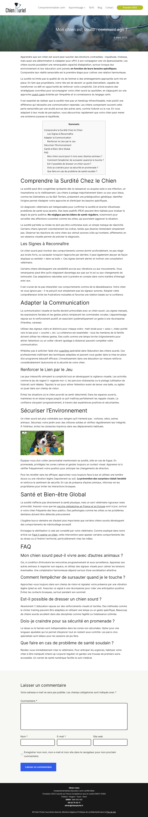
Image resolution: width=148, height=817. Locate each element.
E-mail (61, 736)
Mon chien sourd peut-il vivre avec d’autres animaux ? (74, 156)
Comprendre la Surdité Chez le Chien (63, 130)
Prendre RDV (130, 7)
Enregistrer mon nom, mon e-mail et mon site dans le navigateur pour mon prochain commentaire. (70, 754)
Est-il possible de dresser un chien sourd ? (69, 163)
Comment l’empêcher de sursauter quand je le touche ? (75, 160)
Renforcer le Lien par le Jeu (61, 141)
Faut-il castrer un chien (44, 534)
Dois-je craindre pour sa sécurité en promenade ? (72, 167)
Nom (24, 736)
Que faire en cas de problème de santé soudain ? (72, 171)
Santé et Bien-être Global (57, 149)
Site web (98, 736)
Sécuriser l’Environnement (57, 145)
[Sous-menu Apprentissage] (84, 7)
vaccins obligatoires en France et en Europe (81, 506)
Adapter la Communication (57, 137)
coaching (64, 350)
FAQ (46, 152)
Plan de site (111, 812)
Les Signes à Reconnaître (60, 133)
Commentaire (29, 700)
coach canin (38, 94)
